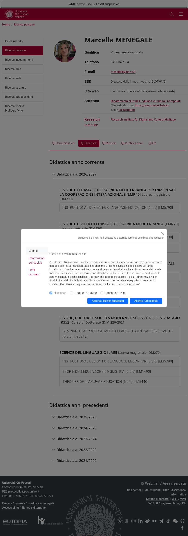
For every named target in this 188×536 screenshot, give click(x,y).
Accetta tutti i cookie (146, 300)
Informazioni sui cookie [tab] (37, 260)
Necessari (60, 293)
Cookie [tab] (33, 251)
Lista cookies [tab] (34, 272)
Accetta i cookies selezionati (108, 300)
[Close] (163, 234)
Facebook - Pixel (115, 293)
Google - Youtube (86, 293)
